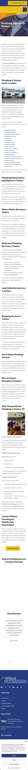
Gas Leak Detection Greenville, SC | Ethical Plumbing (15, 721)
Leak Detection (8, 140)
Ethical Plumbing (9, 63)
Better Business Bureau (10, 504)
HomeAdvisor (15, 506)
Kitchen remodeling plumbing (12, 162)
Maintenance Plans (8, 706)
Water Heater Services (10, 136)
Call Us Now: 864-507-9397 (17, 3)
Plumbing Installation (10, 132)
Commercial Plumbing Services (12, 156)
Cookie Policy (10, 767)
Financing (5, 698)
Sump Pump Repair (9, 154)
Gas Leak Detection (9, 142)
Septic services (8, 166)
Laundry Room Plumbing (11, 148)
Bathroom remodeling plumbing (13, 164)
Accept (14, 755)
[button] (25, 741)
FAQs (4, 701)
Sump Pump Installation (11, 152)
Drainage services (9, 160)
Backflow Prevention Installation (13, 158)
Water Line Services (9, 146)
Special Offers (6, 703)
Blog (3, 708)
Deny (14, 760)
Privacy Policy (17, 767)
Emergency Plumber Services (12, 134)
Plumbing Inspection (9, 130)
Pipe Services (8, 138)
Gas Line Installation (9, 144)
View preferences (14, 764)
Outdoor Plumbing (9, 150)
